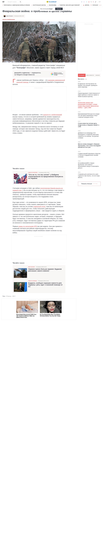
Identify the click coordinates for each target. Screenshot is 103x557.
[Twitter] (91, 2)
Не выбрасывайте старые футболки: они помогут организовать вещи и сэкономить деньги (88, 165)
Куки (50, 8)
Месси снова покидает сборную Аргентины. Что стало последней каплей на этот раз (89, 145)
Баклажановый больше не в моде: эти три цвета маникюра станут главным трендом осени (89, 115)
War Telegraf (31, 266)
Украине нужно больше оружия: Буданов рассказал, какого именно (45, 270)
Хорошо (59, 8)
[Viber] (84, 1)
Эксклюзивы (52, 5)
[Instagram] (93, 2)
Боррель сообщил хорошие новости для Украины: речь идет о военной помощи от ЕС (45, 285)
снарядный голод (39, 206)
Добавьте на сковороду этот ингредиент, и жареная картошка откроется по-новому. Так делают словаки (88, 135)
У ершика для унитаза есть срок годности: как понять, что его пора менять (89, 175)
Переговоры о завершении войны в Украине (17, 5)
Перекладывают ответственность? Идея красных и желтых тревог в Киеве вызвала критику (89, 95)
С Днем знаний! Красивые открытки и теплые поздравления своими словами (89, 155)
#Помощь (8, 296)
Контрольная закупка (39, 5)
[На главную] (51, 2)
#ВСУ (13, 296)
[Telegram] (86, 2)
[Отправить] (20, 2)
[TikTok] (95, 2)
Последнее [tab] (82, 75)
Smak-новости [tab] (90, 75)
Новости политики (32, 172)
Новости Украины (32, 280)
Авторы (87, 5)
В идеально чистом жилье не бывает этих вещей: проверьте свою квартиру (87, 85)
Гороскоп (95, 5)
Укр (100, 1)
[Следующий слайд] (101, 5)
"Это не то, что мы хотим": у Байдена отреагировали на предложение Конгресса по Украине (45, 176)
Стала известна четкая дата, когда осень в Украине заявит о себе (88, 125)
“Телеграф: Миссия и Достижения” (69, 5)
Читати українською (8, 19)
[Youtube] (89, 2)
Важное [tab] (98, 75)
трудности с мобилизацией (52, 115)
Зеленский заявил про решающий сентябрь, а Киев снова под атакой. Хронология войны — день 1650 (88, 105)
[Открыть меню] (3, 2)
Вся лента (81, 79)
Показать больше (86, 183)
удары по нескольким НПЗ (27, 226)
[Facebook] (82, 2)
